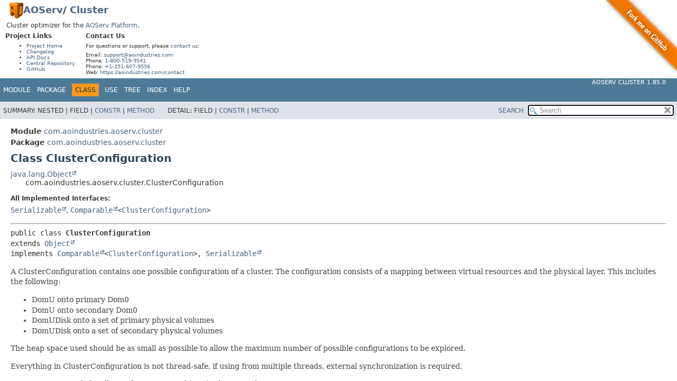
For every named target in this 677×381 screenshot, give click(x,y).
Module (17, 90)
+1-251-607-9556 (127, 66)
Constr (108, 110)
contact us (184, 46)
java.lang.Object (41, 174)
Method (140, 110)
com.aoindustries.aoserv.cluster (103, 131)
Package (51, 90)
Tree (132, 90)
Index (157, 90)
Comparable (91, 210)
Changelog (40, 52)
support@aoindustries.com (138, 55)
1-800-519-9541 (125, 61)
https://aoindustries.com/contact (142, 72)
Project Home (44, 46)
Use (111, 90)
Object (57, 243)
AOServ (43, 9)
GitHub (35, 69)
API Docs (38, 57)
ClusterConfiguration (164, 210)
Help (181, 90)
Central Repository (50, 63)
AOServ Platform (112, 25)
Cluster (89, 9)
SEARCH (511, 110)
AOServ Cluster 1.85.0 (629, 82)
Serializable (36, 210)
